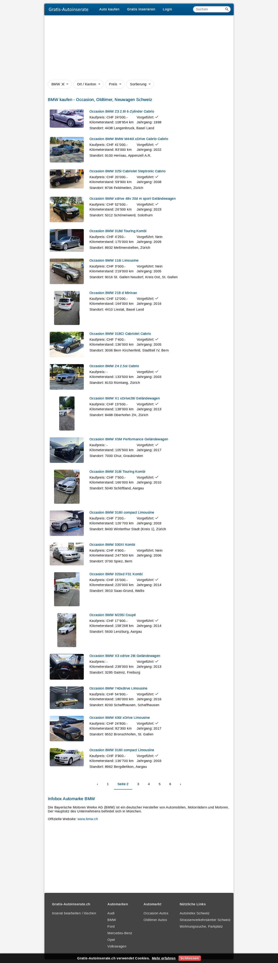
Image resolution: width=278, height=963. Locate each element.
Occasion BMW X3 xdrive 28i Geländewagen (124, 656)
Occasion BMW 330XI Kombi (112, 544)
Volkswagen (116, 946)
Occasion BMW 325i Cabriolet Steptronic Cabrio (127, 171)
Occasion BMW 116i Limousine (114, 260)
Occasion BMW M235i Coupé (112, 615)
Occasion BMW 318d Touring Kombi (117, 231)
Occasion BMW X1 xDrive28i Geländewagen (124, 398)
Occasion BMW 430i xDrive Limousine (119, 718)
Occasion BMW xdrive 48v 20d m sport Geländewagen (132, 199)
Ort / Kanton (86, 84)
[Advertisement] (139, 46)
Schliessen (189, 958)
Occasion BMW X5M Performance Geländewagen (128, 439)
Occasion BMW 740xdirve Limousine (118, 688)
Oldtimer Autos (155, 920)
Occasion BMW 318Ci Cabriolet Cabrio (120, 334)
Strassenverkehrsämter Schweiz (205, 920)
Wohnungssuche (193, 926)
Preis (113, 84)
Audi (111, 913)
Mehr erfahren (163, 958)
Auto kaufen (109, 9)
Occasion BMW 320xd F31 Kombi (116, 574)
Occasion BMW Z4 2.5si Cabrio (114, 366)
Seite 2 (123, 784)
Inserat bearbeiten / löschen (74, 913)
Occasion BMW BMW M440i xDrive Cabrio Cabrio (128, 139)
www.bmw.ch (88, 819)
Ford (111, 926)
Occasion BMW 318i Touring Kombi (117, 471)
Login (167, 9)
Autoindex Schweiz (195, 913)
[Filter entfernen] (62, 84)
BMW (55, 84)
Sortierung (138, 84)
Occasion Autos (156, 913)
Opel (111, 940)
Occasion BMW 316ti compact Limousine (121, 512)
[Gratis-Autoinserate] (70, 9)
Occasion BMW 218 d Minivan (113, 293)
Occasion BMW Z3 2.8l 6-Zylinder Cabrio (121, 111)
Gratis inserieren (141, 9)
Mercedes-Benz (119, 933)
